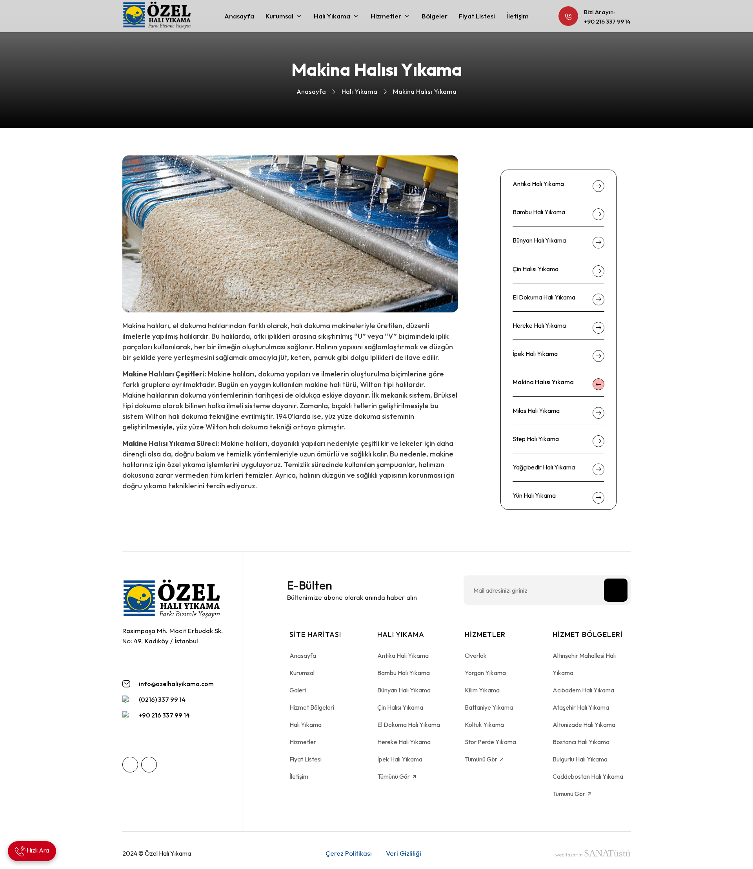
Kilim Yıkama (482, 690)
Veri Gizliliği (403, 853)
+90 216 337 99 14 (607, 21)
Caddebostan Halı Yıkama (588, 776)
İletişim (517, 16)
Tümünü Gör (394, 776)
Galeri (297, 690)
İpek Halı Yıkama (535, 354)
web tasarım (593, 855)
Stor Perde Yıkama (490, 742)
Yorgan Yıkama (485, 673)
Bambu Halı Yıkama (539, 212)
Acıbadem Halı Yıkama (583, 690)
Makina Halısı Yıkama (543, 382)
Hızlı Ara (37, 850)
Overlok (476, 655)
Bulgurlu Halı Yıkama (580, 759)
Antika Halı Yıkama (538, 184)
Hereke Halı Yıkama (539, 325)
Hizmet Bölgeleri (311, 707)
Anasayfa (239, 16)
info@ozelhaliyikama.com (176, 684)
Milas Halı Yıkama (536, 410)
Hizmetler (386, 16)
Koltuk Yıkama (484, 724)
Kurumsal (279, 16)
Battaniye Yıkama (489, 707)
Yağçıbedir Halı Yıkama (544, 467)
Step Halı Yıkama (536, 439)
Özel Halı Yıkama (168, 853)
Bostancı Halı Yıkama (581, 742)
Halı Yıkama (332, 16)
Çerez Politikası (349, 853)
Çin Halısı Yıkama (535, 269)
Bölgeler (434, 16)
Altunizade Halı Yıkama (584, 724)
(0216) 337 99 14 (162, 699)
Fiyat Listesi (477, 16)
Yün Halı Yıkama (534, 495)
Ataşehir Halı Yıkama (581, 707)
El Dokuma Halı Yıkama (544, 297)
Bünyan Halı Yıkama (539, 240)
